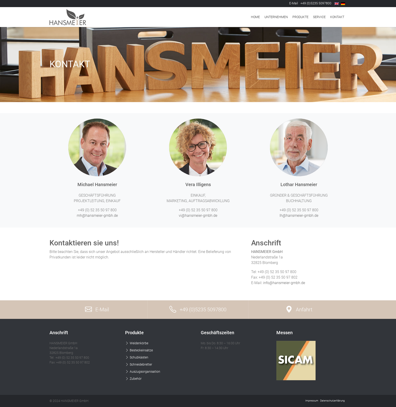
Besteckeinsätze (141, 350)
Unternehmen (276, 17)
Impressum (311, 400)
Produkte (300, 17)
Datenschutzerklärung (332, 400)
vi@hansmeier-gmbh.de (198, 215)
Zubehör (136, 378)
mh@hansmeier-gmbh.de (97, 215)
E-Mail (293, 3)
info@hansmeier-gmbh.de (284, 283)
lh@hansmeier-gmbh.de (299, 215)
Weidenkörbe (139, 343)
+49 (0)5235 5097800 (203, 309)
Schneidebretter (141, 364)
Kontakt (337, 17)
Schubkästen (139, 357)
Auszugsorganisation (145, 371)
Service (319, 17)
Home (255, 17)
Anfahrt (304, 309)
